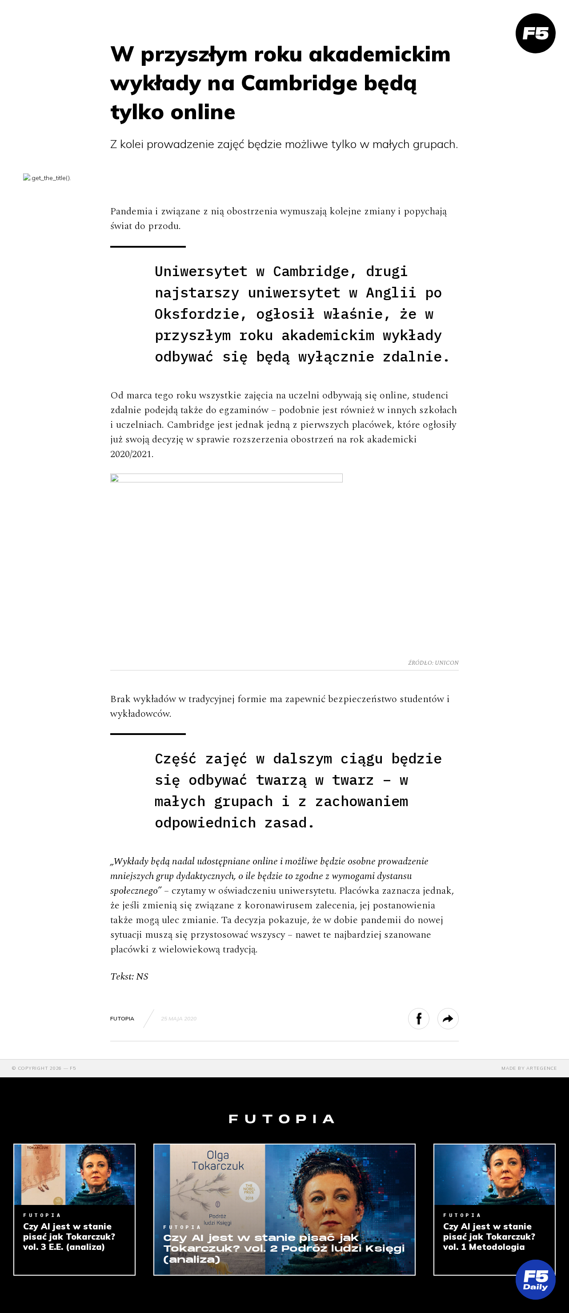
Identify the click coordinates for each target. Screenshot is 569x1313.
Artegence (541, 1068)
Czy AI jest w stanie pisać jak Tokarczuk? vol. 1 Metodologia (489, 1236)
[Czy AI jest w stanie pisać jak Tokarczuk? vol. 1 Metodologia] (494, 1174)
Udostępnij (458, 1018)
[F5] (536, 33)
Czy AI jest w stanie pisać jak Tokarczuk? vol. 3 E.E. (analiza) (69, 1236)
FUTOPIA (122, 1018)
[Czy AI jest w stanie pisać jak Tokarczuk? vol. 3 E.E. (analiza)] (74, 1174)
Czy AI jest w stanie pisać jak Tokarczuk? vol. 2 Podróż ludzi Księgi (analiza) (284, 1249)
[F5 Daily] (536, 1280)
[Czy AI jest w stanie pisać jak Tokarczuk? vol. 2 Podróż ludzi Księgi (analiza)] (284, 1209)
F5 (73, 1068)
